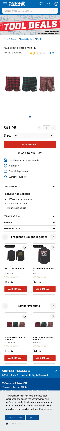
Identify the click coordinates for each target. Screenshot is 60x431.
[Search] (54, 11)
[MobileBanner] (30, 25)
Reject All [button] (32, 417)
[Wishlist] (41, 4)
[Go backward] (5, 237)
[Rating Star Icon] (5, 276)
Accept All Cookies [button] (15, 417)
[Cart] (49, 4)
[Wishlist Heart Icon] (24, 247)
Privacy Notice (46, 409)
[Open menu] (5, 4)
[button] (13, 423)
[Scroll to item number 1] (30, 117)
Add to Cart (30, 144)
